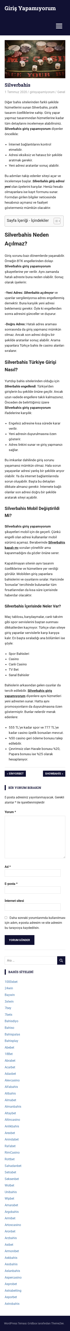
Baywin (10, 995)
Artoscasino (13, 1225)
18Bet (9, 1054)
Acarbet (10, 1067)
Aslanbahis (12, 1271)
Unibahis (11, 1192)
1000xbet (11, 982)
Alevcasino (12, 1080)
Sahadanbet (13, 1166)
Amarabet (11, 1205)
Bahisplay (11, 1041)
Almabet (10, 1100)
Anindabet (12, 1139)
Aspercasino (13, 1277)
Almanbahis (13, 1106)
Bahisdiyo (11, 1021)
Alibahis (10, 1093)
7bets (8, 1014)
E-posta (11, 884)
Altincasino (12, 1120)
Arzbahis (11, 1238)
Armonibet (12, 1251)
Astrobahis (12, 1304)
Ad (8, 867)
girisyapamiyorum (42, 92)
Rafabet (10, 1146)
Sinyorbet (16, 774)
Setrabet (10, 1172)
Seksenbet (12, 1179)
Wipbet (9, 1198)
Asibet (9, 1245)
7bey (8, 1008)
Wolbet (9, 1185)
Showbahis (53, 774)
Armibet (10, 1218)
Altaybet (10, 1113)
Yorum (10, 812)
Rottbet (10, 1159)
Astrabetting (13, 1290)
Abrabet (10, 1060)
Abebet (9, 1047)
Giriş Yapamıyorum (30, 8)
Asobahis (11, 1264)
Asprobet (11, 1284)
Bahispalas (12, 1034)
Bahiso (9, 1028)
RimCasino (12, 1152)
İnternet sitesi (14, 901)
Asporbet (11, 1297)
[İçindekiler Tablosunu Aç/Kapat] (55, 221)
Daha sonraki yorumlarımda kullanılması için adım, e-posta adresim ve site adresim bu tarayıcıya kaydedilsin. (35, 923)
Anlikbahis (12, 1126)
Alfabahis (11, 1087)
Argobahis (12, 1212)
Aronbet (10, 1231)
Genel (61, 92)
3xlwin (9, 1001)
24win (9, 988)
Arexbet (10, 1133)
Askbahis (11, 1258)
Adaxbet (10, 1074)
